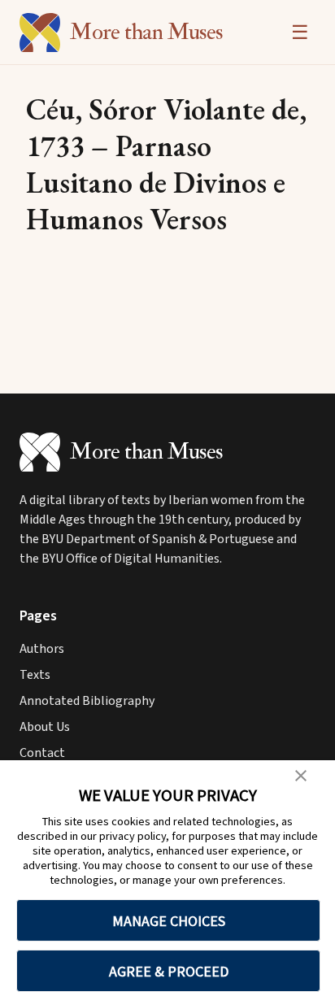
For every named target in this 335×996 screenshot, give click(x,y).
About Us (45, 727)
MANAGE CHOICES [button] (168, 920)
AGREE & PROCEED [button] (168, 971)
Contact (42, 753)
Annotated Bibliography (87, 701)
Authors (42, 649)
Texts (35, 675)
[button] (301, 775)
